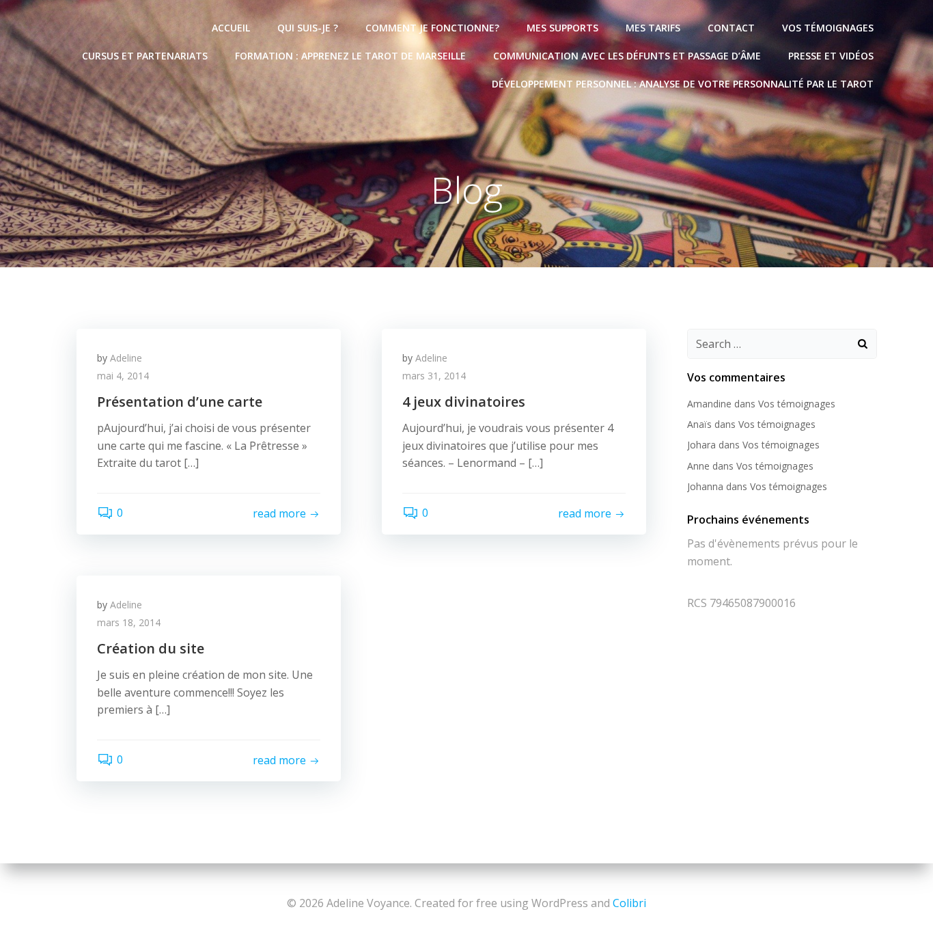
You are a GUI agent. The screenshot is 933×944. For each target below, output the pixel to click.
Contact (731, 27)
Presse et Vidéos (831, 55)
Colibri (629, 903)
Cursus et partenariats (145, 55)
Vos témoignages (828, 27)
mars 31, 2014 (434, 375)
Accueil (231, 27)
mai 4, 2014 (123, 375)
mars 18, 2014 (129, 622)
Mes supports (562, 27)
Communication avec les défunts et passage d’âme (627, 55)
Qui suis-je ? (307, 27)
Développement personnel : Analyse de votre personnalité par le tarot (683, 83)
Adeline (126, 357)
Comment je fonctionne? (432, 27)
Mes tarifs (653, 27)
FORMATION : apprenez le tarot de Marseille (350, 55)
